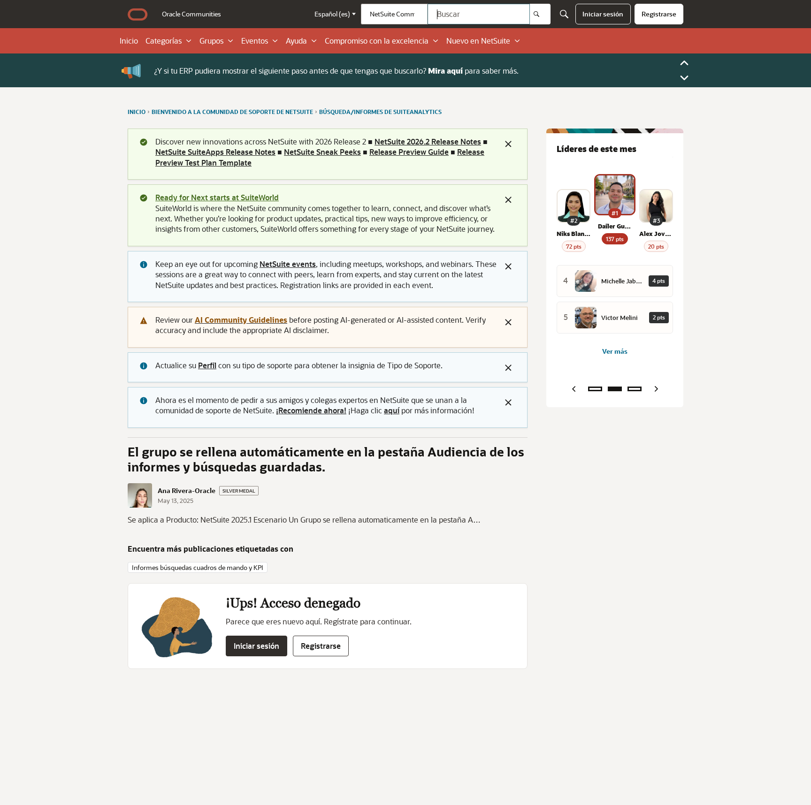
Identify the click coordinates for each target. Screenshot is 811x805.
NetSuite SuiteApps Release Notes (215, 152)
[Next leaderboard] (656, 389)
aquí (391, 410)
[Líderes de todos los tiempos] (634, 389)
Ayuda (296, 41)
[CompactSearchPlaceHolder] (564, 14)
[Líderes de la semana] (595, 389)
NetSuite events (288, 264)
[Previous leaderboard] (573, 389)
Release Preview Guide (409, 152)
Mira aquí (445, 70)
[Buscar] (540, 14)
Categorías (163, 41)
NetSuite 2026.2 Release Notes (428, 141)
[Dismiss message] (508, 144)
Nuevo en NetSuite (478, 41)
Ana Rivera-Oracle (186, 490)
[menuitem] (191, 14)
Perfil (207, 365)
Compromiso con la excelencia (376, 41)
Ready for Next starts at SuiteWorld (217, 197)
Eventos (254, 41)
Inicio (129, 41)
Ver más (614, 351)
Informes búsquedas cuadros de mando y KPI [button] (197, 567)
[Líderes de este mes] (615, 389)
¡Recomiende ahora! (311, 410)
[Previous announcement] (684, 62)
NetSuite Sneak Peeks (322, 152)
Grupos (211, 41)
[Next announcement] (684, 77)
